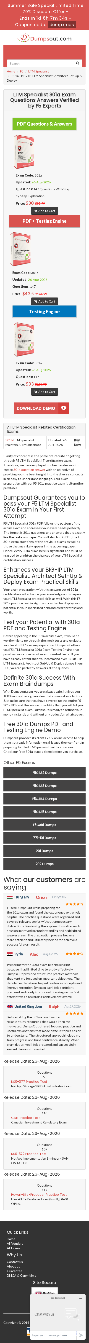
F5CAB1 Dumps (44, 825)
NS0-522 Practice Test (29, 1154)
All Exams (13, 1248)
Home (11, 71)
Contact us (15, 1262)
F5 (22, 71)
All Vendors (15, 1243)
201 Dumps (44, 851)
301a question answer (29, 470)
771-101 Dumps (44, 838)
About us (13, 1266)
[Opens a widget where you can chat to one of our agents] (57, 1316)
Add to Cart (46, 211)
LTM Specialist (38, 71)
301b (9, 440)
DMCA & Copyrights (21, 1275)
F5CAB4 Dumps (44, 798)
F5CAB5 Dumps (45, 812)
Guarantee (14, 1271)
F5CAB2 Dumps (45, 772)
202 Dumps (45, 864)
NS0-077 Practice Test (29, 1081)
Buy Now (77, 442)
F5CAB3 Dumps (45, 785)
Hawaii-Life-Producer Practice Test (39, 1194)
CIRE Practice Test (25, 1117)
